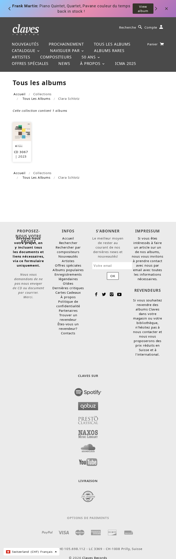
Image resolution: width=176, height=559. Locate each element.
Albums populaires (68, 270)
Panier (153, 44)
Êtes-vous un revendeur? (68, 326)
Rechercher (68, 243)
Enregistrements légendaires (68, 276)
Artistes (21, 57)
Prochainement (66, 44)
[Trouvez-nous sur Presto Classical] (88, 419)
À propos (91, 63)
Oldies (68, 283)
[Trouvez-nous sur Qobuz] (88, 405)
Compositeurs (56, 57)
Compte (150, 27)
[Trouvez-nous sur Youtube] (88, 461)
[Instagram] (111, 294)
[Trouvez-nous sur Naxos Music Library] (88, 433)
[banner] (26, 29)
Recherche (127, 27)
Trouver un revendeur (68, 317)
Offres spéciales (30, 63)
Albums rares (109, 50)
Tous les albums (112, 44)
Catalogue (24, 50)
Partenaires (68, 310)
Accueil (19, 94)
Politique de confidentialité (68, 303)
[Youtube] (119, 294)
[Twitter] (104, 294)
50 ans (89, 57)
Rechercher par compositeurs (68, 249)
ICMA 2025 (125, 63)
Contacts (68, 333)
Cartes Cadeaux (68, 292)
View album (143, 8)
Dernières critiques (68, 288)
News (64, 63)
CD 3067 (21, 152)
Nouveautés (25, 44)
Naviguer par (65, 50)
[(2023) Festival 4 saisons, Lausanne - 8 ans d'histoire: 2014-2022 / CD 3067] (22, 131)
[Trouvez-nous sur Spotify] (88, 391)
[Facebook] (96, 294)
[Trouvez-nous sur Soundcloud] (88, 447)
